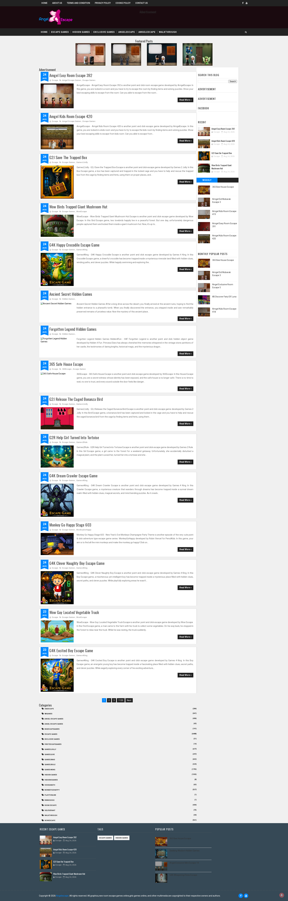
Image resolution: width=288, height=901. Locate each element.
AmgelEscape (146, 32)
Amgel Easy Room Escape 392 (70, 75)
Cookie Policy (123, 3)
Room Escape (50, 805)
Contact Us (141, 3)
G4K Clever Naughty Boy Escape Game (77, 563)
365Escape (67, 369)
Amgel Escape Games (71, 80)
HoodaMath (50, 785)
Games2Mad (50, 760)
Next (129, 700)
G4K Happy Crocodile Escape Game (74, 245)
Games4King (81, 250)
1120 (120, 700)
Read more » (185, 100)
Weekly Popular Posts (207, 181)
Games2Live (50, 754)
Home (44, 3)
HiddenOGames (51, 780)
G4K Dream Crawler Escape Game (73, 476)
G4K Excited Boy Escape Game (71, 650)
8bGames (48, 714)
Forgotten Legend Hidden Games (72, 329)
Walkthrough (168, 32)
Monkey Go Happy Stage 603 (70, 525)
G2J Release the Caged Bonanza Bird (76, 399)
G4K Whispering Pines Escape (183, 875)
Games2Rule (81, 442)
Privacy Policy (103, 3)
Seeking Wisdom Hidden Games (185, 850)
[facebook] (243, 3)
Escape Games (60, 32)
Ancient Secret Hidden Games (70, 294)
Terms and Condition (78, 3)
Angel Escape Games (54, 724)
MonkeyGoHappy (83, 530)
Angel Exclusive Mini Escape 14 (184, 863)
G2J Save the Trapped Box (68, 157)
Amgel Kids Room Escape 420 (70, 116)
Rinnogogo (49, 800)
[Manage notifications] (281, 895)
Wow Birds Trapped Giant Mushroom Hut (78, 207)
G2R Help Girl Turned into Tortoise (74, 437)
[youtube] (246, 3)
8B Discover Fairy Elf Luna (224, 296)
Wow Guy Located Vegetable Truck (74, 612)
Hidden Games (81, 32)
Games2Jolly (82, 162)
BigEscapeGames (52, 729)
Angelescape (126, 32)
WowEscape (81, 211)
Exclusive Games (104, 32)
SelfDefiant (50, 810)
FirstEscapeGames (53, 744)
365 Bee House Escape (223, 187)
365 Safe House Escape (66, 364)
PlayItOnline (50, 795)
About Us (57, 3)
